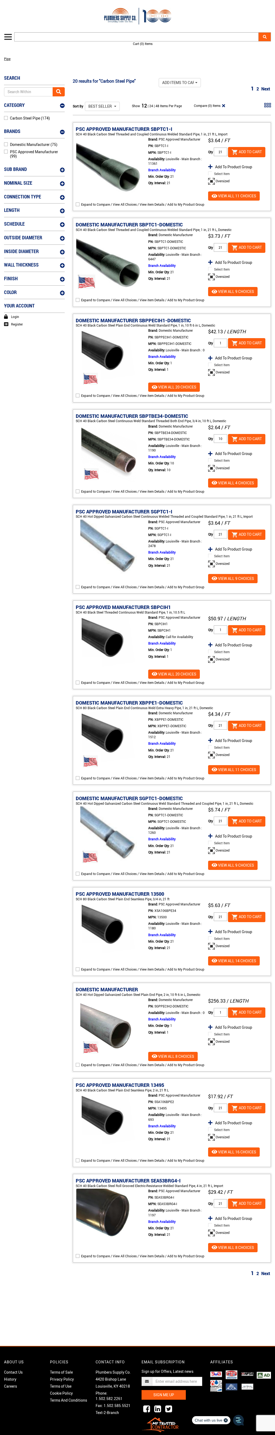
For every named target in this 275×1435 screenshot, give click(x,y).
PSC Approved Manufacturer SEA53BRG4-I (128, 1180)
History (10, 1379)
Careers (10, 1386)
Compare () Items (206, 105)
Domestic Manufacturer (107, 989)
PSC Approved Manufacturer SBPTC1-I (124, 129)
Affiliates (221, 1361)
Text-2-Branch (107, 1412)
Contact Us (13, 1372)
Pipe (7, 59)
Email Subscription (163, 1361)
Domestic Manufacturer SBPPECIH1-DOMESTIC (133, 320)
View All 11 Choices (236, 195)
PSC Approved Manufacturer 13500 (120, 894)
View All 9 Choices (235, 291)
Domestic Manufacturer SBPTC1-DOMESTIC (129, 224)
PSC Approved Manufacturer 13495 (120, 1085)
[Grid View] (267, 107)
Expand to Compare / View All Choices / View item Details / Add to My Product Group (142, 204)
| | (151, 106)
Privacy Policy (62, 1379)
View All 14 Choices (236, 960)
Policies (59, 1361)
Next (265, 89)
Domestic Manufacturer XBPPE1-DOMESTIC (129, 702)
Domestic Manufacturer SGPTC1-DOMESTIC (129, 798)
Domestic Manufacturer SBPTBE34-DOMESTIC (132, 416)
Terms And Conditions (68, 1400)
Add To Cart (250, 151)
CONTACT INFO (110, 1361)
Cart (143, 43)
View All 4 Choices (235, 482)
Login (15, 316)
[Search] (264, 36)
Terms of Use (60, 1386)
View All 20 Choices (176, 387)
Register (17, 324)
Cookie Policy (61, 1393)
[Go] (59, 91)
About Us (14, 1361)
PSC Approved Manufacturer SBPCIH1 (123, 607)
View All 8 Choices (175, 1056)
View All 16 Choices (236, 1151)
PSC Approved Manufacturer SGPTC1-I (124, 511)
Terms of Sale (61, 1372)
